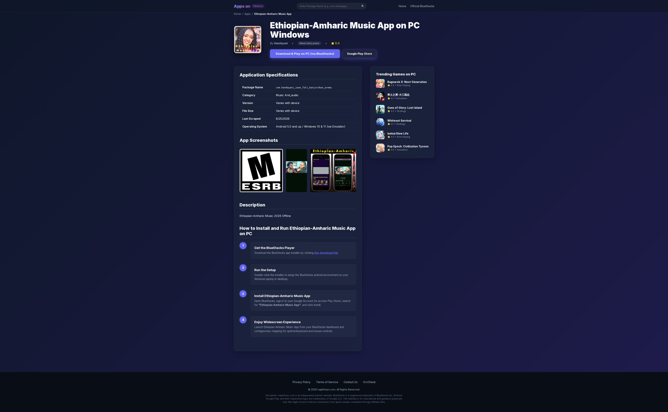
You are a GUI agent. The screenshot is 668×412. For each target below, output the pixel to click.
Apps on (248, 6)
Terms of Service (327, 382)
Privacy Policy (302, 382)
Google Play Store (359, 53)
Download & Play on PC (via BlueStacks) (305, 53)
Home (402, 6)
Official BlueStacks (422, 6)
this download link (326, 253)
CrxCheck (369, 382)
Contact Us (350, 382)
